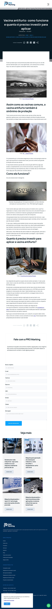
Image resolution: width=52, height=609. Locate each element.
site (35, 315)
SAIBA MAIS (9, 471)
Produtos (5, 545)
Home (26, 35)
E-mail (6, 371)
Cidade (7, 404)
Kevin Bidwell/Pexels (28, 99)
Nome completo (9, 364)
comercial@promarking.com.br (9, 593)
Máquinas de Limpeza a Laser (9, 575)
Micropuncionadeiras (7, 572)
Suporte (4, 550)
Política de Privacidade (8, 557)
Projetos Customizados (8, 580)
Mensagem (8, 411)
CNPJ (6, 391)
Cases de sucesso (7, 555)
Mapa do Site (6, 559)
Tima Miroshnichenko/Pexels (28, 276)
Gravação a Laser (6, 568)
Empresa (7, 384)
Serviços (5, 548)
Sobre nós (5, 543)
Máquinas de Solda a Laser (8, 577)
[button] (48, 4)
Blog (31, 35)
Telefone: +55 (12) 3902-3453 (9, 588)
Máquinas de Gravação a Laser (9, 570)
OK (7, 604)
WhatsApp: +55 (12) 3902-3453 (9, 590)
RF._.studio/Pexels (28, 153)
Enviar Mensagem (13, 423)
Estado (7, 397)
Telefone (7, 378)
